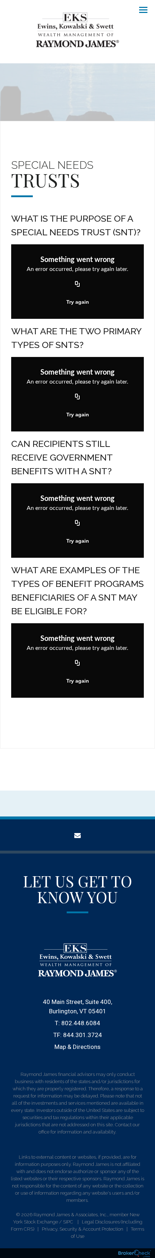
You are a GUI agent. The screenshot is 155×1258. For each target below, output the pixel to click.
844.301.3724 (82, 1034)
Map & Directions (77, 1046)
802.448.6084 (80, 1023)
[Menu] (139, 9)
